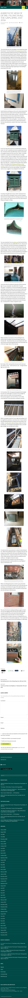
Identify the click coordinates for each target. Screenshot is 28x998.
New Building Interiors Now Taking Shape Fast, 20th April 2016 (13, 680)
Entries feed (3, 971)
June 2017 (3, 890)
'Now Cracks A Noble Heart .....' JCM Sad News (10, 814)
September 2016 (4, 911)
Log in (2, 969)
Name (2, 717)
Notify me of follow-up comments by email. (11, 738)
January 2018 (3, 874)
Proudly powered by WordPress (6, 996)
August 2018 (3, 860)
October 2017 (3, 881)
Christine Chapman (14, 22)
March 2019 (3, 853)
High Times (4, 7)
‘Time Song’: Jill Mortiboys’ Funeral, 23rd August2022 (11, 787)
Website (2, 728)
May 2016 (3, 920)
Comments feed (4, 974)
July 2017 (3, 888)
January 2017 (3, 902)
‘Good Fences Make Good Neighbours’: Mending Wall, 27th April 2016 (14, 686)
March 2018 (3, 869)
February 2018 (4, 871)
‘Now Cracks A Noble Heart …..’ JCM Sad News (10, 792)
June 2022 (3, 836)
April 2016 (3, 923)
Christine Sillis (8, 423)
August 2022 (3, 832)
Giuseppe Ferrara (20, 51)
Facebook (4, 764)
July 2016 (3, 916)
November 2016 (4, 906)
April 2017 (3, 895)
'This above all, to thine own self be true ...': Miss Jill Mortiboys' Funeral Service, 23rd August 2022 (13, 811)
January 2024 (3, 829)
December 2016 (4, 904)
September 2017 (4, 883)
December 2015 (4, 932)
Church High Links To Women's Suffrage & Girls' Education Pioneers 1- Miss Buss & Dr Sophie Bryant (12, 820)
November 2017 (4, 878)
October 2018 (3, 855)
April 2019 (3, 850)
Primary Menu (26, 7)
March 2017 (3, 897)
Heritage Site (3, 759)
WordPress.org (4, 976)
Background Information (6, 757)
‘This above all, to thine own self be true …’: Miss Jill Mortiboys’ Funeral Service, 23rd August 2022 (13, 790)
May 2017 (3, 892)
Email (2, 722)
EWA (12, 423)
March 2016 (3, 925)
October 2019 (3, 846)
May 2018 (3, 864)
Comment (3, 700)
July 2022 (3, 834)
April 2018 (3, 867)
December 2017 (4, 876)
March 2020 (3, 841)
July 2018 (3, 862)
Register (2, 967)
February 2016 (4, 927)
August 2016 (3, 913)
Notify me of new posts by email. (9, 741)
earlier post (15, 242)
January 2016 (3, 930)
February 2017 (4, 899)
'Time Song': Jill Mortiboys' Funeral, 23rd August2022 (11, 808)
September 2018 (4, 857)
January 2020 (3, 843)
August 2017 (3, 885)
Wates (17, 423)
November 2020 (4, 839)
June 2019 (3, 848)
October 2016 (3, 909)
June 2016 (3, 918)
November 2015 (4, 934)
